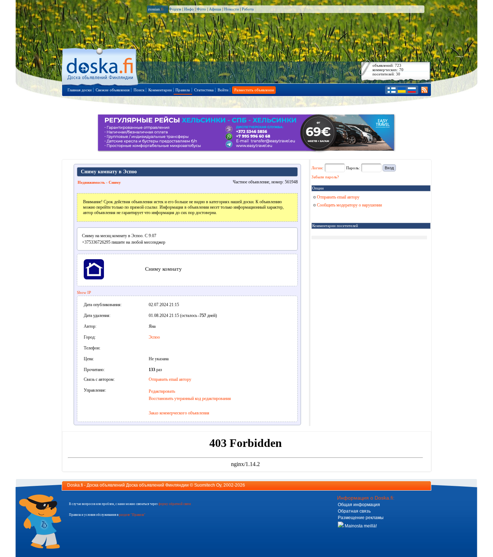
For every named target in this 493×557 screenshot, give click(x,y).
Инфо (189, 9)
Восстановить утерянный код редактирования (190, 398)
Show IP (84, 292)
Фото (201, 9)
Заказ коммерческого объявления (179, 412)
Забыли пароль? (325, 177)
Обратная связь (354, 511)
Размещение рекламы (361, 517)
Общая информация (359, 504)
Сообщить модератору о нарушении (349, 205)
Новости (231, 9)
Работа (248, 9)
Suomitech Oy (207, 485)
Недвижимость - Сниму (99, 182)
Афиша (215, 9)
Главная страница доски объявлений (100, 65)
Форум (175, 9)
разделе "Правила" (132, 515)
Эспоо (154, 337)
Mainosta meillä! (360, 525)
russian (155, 9)
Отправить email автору (170, 379)
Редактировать (162, 391)
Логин (316, 168)
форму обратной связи (174, 504)
